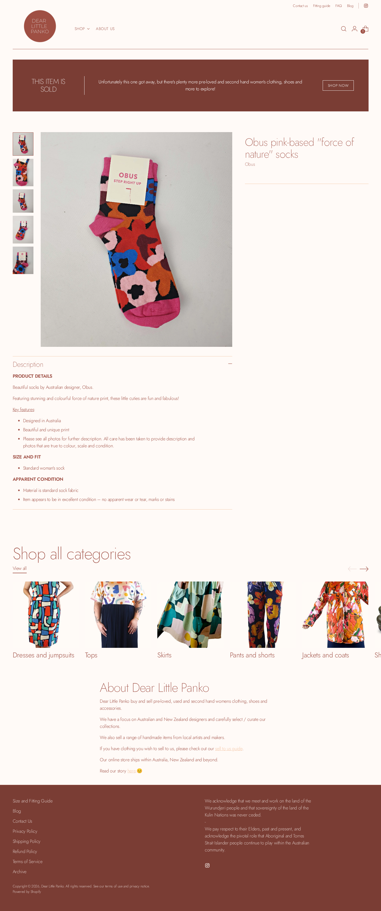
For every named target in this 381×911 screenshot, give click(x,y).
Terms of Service (28, 861)
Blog (17, 811)
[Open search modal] (343, 29)
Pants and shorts (252, 655)
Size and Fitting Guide (33, 801)
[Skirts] (190, 615)
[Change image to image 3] (23, 201)
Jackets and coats (325, 655)
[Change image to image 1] (23, 144)
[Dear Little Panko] (40, 26)
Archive (19, 871)
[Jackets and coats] (335, 615)
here (132, 770)
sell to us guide (228, 748)
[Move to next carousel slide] (364, 568)
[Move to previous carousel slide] (352, 569)
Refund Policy (25, 851)
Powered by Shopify (27, 891)
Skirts (164, 655)
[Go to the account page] (354, 29)
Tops (91, 655)
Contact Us (22, 821)
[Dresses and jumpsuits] (46, 615)
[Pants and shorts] (263, 615)
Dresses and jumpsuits (43, 655)
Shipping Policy (27, 841)
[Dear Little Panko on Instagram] (366, 5)
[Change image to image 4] (23, 229)
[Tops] (118, 615)
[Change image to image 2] (23, 172)
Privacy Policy (25, 831)
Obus (250, 164)
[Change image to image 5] (23, 260)
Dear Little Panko (52, 886)
